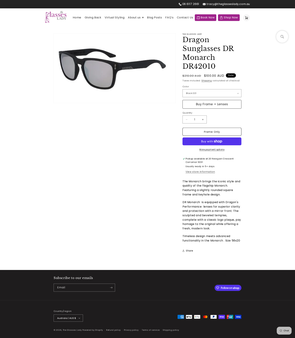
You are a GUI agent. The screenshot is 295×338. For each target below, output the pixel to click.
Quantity (187, 112)
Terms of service (150, 330)
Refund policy (113, 330)
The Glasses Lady (72, 330)
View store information (200, 171)
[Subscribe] (111, 288)
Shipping (206, 80)
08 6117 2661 (190, 4)
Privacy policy (131, 330)
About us (136, 17)
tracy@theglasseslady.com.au (228, 4)
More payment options (211, 149)
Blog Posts (154, 17)
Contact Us (185, 17)
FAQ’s (169, 17)
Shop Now (231, 17)
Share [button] (189, 250)
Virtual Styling (114, 17)
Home (77, 17)
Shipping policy (171, 330)
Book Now (208, 17)
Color (185, 86)
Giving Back (93, 17)
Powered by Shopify (92, 330)
